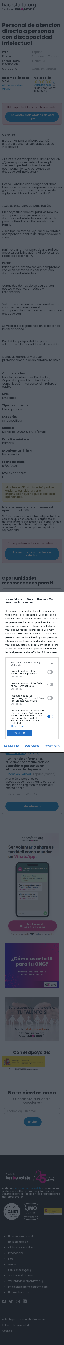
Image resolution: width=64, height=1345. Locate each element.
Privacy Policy (52, 745)
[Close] (57, 599)
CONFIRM (19, 733)
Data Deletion (12, 745)
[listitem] (32, 663)
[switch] (50, 672)
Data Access (32, 745)
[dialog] (32, 672)
